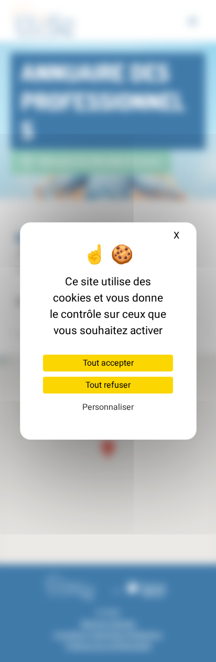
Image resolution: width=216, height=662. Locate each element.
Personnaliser (108, 407)
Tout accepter (108, 363)
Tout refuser (108, 385)
